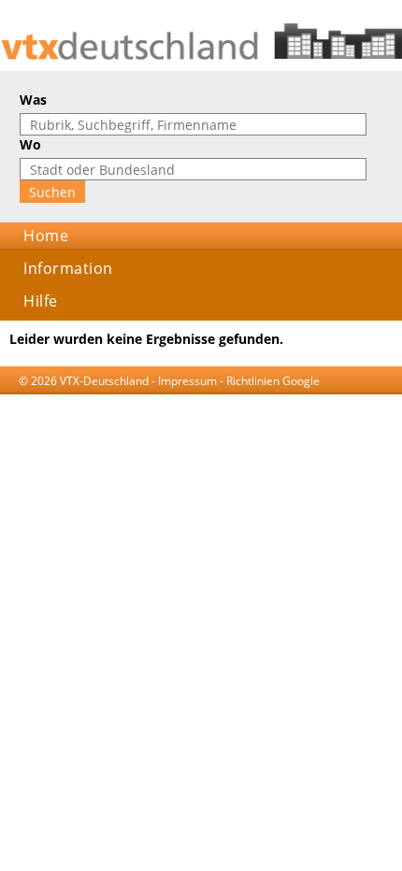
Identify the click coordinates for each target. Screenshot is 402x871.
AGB (102, 399)
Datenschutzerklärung (181, 399)
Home (45, 235)
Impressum (187, 381)
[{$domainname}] (201, 41)
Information (68, 268)
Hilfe (40, 301)
